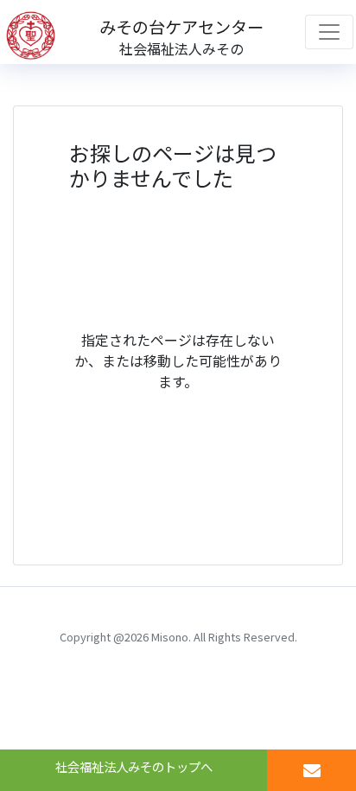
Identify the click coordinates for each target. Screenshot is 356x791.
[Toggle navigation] (329, 32)
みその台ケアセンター (181, 27)
